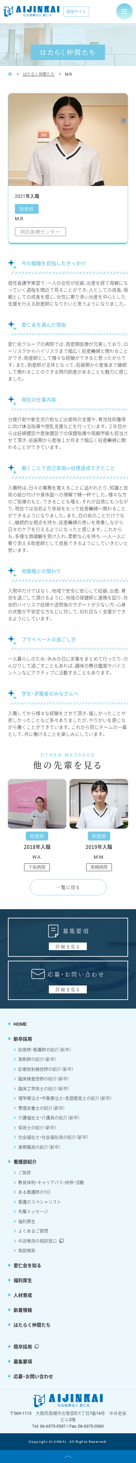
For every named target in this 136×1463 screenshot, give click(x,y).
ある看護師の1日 (34, 1192)
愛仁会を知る (27, 1265)
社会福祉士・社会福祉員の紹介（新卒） (53, 1137)
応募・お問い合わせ (33, 1376)
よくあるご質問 (33, 1231)
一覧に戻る (68, 887)
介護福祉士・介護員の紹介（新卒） (49, 1118)
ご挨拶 (24, 1172)
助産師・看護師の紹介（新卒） (44, 1050)
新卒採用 (23, 1039)
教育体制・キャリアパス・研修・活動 (51, 1182)
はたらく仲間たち (38, 74)
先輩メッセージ (33, 1211)
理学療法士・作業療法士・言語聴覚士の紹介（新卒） (65, 1098)
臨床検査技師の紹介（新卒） (43, 1079)
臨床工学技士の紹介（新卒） (43, 1088)
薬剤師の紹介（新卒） (37, 1059)
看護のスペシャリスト (39, 1202)
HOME (20, 1024)
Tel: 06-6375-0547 (49, 1426)
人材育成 (23, 1295)
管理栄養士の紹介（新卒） (41, 1108)
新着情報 (23, 1310)
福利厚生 (26, 1221)
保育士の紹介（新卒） (37, 1127)
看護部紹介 (25, 1162)
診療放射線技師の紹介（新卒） (46, 1069)
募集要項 (23, 1361)
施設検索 (26, 1250)
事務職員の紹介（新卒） (39, 1147)
